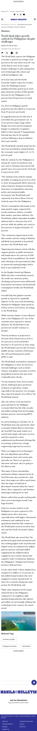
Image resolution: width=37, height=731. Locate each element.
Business (5, 31)
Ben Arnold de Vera (10, 45)
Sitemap (4, 726)
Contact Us (5, 729)
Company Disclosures (26, 721)
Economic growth (9, 639)
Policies (22, 724)
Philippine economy (9, 646)
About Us (5, 721)
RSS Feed (22, 726)
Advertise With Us (7, 724)
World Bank (26, 646)
